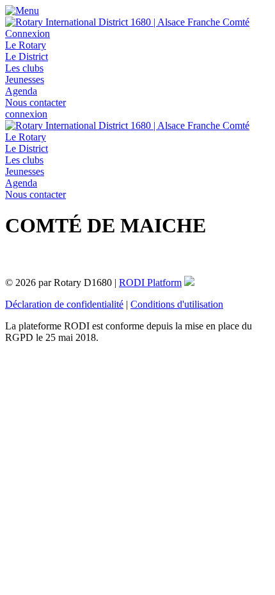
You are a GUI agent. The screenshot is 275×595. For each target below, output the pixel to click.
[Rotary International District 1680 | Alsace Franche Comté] (127, 22)
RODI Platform (150, 282)
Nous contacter (35, 102)
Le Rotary (25, 45)
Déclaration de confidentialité (64, 304)
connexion (26, 114)
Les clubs (24, 68)
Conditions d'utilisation (176, 304)
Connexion (27, 33)
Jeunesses (24, 79)
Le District (26, 56)
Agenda (21, 91)
